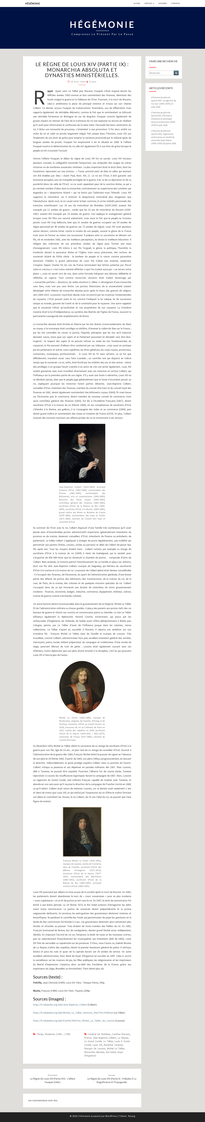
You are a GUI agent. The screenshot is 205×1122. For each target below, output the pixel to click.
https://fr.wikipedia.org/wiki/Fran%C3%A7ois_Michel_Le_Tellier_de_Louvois (74, 1020)
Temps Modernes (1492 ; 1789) (53, 1034)
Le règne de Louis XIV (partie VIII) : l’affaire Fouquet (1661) (52, 1079)
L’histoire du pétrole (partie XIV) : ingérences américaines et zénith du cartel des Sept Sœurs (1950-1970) (162, 137)
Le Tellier (108, 1041)
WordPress (111, 1116)
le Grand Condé (93, 1041)
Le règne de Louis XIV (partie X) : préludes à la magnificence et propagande (111, 1079)
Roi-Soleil (111, 1052)
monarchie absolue (94, 1052)
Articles (148, 3)
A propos (175, 3)
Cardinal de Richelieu (99, 1034)
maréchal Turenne (113, 1044)
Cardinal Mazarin (121, 1034)
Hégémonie (32, 3)
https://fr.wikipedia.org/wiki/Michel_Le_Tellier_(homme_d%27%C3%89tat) (73, 1012)
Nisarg (131, 1116)
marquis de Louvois (94, 1048)
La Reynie (123, 1037)
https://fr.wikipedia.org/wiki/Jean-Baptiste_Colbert (60, 1004)
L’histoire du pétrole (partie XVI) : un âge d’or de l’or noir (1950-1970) (163, 100)
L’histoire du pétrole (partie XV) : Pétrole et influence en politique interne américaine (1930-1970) (163, 119)
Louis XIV (97, 1044)
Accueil (137, 3)
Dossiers (163, 3)
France (87, 1037)
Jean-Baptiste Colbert (104, 1037)
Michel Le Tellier (115, 1048)
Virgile (93, 81)
